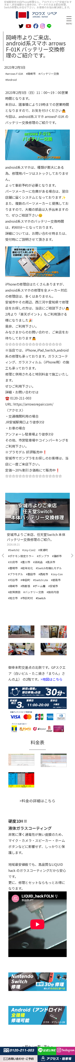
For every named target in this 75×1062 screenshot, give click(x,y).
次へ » (48, 1046)
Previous (3, 556)
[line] (50, 25)
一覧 (37, 1046)
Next (72, 556)
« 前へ (26, 1046)
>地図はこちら (51, 679)
